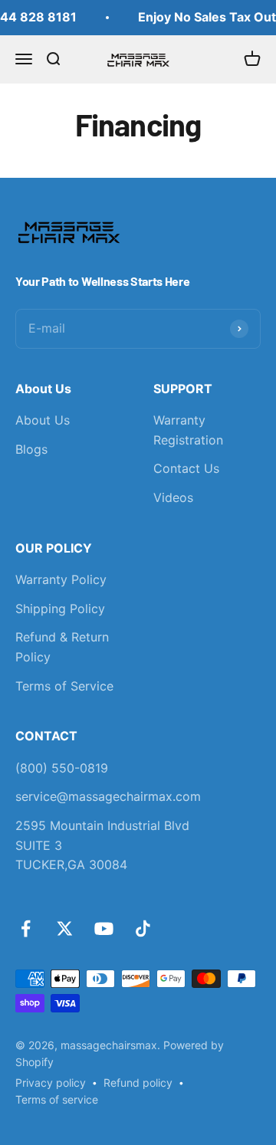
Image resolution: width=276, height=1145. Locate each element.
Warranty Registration (188, 430)
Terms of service (56, 1099)
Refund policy (138, 1082)
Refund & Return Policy (62, 646)
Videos (173, 497)
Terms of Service (64, 686)
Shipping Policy (60, 608)
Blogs (31, 449)
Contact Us (186, 468)
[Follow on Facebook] (25, 928)
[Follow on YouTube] (104, 928)
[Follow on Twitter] (64, 928)
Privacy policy (50, 1082)
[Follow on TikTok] (143, 928)
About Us (42, 420)
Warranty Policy (61, 579)
